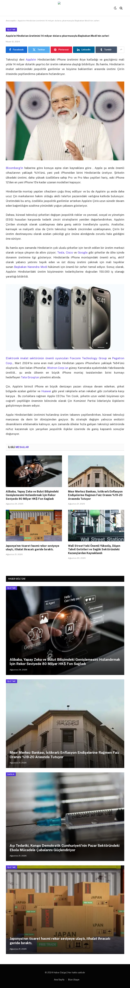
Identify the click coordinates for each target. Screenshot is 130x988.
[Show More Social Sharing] (121, 50)
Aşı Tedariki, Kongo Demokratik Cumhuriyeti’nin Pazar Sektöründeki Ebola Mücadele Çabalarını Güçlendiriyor (65, 848)
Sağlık (10, 774)
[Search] (121, 8)
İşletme (11, 30)
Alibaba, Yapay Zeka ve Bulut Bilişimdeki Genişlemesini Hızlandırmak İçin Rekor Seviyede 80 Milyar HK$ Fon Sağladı (32, 495)
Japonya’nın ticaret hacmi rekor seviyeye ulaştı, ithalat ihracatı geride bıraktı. (32, 547)
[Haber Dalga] (65, 8)
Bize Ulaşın (73, 979)
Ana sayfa (11, 20)
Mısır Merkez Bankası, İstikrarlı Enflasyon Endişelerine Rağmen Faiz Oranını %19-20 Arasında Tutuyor (95, 495)
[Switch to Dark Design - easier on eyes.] (115, 8)
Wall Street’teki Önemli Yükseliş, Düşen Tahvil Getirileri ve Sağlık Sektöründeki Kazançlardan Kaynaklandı (94, 549)
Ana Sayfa (59, 979)
